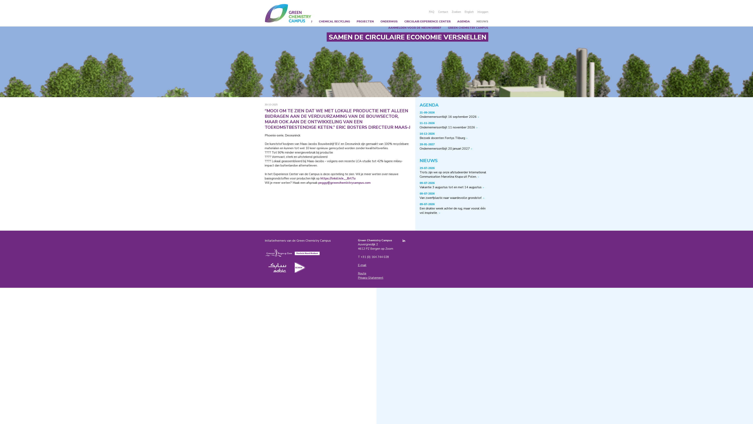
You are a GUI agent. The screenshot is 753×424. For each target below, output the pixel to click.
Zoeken (456, 12)
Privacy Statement (370, 278)
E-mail (362, 265)
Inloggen (482, 12)
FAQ (431, 12)
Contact (443, 12)
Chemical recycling (334, 21)
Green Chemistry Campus (288, 13)
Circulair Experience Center (427, 21)
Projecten (365, 21)
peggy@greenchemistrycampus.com (344, 183)
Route (362, 273)
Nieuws (482, 21)
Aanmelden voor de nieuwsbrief (414, 28)
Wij (309, 21)
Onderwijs (389, 21)
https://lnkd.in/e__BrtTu (338, 178)
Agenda (463, 21)
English (469, 12)
